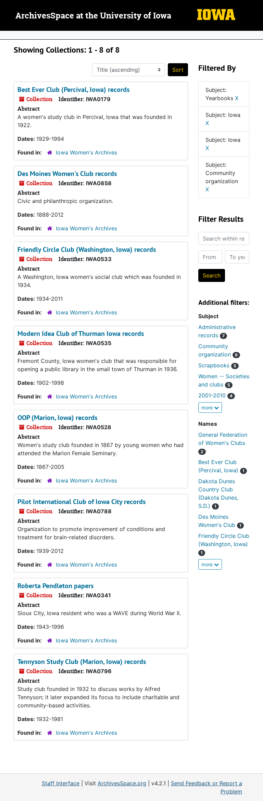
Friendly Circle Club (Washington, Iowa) (223, 543)
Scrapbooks (217, 365)
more (207, 407)
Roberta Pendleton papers (55, 585)
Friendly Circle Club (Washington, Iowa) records (86, 249)
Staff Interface (60, 783)
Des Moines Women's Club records (67, 173)
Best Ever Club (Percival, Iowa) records (73, 89)
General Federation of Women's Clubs (222, 442)
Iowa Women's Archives (86, 152)
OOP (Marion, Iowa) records (57, 417)
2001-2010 (215, 395)
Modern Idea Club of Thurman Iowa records (80, 333)
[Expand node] (256, 35)
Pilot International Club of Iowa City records (81, 501)
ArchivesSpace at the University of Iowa (93, 16)
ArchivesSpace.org (122, 783)
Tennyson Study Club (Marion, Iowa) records (81, 661)
